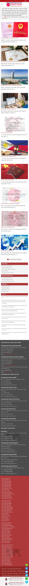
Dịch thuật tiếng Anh (6, 478)
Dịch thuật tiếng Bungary (7, 564)
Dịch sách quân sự (6, 518)
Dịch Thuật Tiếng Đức (6, 486)
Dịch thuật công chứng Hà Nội (14, 568)
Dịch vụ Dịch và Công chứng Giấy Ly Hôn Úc (7, 132)
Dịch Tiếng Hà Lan (5, 489)
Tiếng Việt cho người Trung (7, 553)
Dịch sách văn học (5, 514)
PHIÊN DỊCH (4, 284)
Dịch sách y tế (5, 517)
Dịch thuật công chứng (6, 267)
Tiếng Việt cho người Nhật (7, 552)
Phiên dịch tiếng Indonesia (7, 544)
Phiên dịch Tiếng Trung (7, 535)
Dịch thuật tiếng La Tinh (7, 563)
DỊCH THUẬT (4, 263)
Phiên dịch (9, 573)
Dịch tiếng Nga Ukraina (6, 485)
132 (18, 259)
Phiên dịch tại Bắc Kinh (6, 561)
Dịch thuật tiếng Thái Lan (7, 498)
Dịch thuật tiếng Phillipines (7, 525)
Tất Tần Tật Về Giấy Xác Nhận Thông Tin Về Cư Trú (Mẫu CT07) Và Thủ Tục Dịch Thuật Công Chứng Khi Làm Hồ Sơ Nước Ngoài (14, 302)
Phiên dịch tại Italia (6, 532)
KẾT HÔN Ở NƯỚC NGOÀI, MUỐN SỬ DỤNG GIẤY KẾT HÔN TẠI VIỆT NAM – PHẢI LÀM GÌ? (13, 61)
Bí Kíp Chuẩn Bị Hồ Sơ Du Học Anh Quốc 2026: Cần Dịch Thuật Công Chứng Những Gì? (13, 321)
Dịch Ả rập (4, 491)
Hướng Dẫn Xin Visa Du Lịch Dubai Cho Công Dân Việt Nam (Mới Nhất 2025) (11, 85)
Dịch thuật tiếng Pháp (6, 482)
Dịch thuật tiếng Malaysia (7, 528)
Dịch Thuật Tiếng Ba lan (7, 506)
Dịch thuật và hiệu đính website (8, 269)
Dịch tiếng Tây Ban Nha (7, 492)
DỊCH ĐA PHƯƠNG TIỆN (7, 275)
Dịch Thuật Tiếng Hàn (6, 495)
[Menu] (2, 4)
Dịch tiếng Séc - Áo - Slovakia (8, 527)
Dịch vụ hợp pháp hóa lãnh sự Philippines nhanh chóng (8, 156)
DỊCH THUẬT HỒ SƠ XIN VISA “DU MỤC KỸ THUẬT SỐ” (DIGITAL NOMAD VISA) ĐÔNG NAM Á (13, 310)
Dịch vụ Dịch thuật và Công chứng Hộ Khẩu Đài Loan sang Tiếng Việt (10, 203)
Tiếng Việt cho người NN (7, 549)
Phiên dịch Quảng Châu (7, 538)
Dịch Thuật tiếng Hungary (7, 507)
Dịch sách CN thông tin (7, 522)
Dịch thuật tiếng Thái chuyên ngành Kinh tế (7, 250)
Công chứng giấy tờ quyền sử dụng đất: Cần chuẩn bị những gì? (14, 297)
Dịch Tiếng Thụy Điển (6, 500)
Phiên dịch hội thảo (6, 286)
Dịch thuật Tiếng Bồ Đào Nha (8, 493)
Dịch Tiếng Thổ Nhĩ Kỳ (6, 510)
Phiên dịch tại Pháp (6, 541)
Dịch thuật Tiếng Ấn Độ (7, 496)
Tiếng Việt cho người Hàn (7, 550)
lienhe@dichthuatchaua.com (10, 384)
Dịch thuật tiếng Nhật (6, 484)
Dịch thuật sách (5, 271)
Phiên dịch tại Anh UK (6, 534)
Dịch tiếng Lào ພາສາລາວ (7, 503)
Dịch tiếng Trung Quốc (6, 481)
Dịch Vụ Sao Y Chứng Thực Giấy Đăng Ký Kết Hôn (8, 227)
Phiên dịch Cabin (5, 287)
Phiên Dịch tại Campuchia (7, 547)
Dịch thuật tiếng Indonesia (7, 511)
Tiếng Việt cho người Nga (7, 554)
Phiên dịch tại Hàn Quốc (7, 539)
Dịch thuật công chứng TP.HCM (9, 571)
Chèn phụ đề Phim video (7, 277)
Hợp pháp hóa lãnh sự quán (7, 272)
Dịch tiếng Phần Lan (6, 479)
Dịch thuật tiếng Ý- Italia (7, 488)
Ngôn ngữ (4, 573)
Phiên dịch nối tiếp (6, 289)
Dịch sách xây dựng (6, 516)
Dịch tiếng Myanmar (6, 559)
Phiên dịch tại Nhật (6, 542)
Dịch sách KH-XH (5, 520)
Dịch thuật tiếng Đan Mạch (7, 509)
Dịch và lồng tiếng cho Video (8, 281)
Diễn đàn (25, 573)
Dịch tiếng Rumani (5, 529)
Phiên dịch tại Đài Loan (6, 531)
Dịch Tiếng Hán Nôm (6, 524)
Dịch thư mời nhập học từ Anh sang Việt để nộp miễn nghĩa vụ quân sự (14, 329)
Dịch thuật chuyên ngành (7, 265)
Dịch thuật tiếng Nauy (6, 504)
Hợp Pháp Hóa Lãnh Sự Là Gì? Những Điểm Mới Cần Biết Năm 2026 (13, 325)
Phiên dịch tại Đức (5, 536)
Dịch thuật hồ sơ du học (7, 557)
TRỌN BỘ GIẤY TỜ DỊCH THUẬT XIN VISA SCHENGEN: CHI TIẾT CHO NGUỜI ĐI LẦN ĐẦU (14, 314)
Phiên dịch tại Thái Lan (6, 546)
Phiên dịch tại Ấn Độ (6, 560)
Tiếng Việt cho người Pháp (7, 556)
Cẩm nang (15, 573)
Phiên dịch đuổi (5, 291)
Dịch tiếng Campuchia (6, 502)
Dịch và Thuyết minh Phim (7, 279)
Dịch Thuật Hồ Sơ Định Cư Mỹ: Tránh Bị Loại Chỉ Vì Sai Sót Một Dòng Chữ (14, 317)
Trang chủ (4, 568)
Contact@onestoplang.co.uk (10, 440)
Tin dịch (20, 573)
